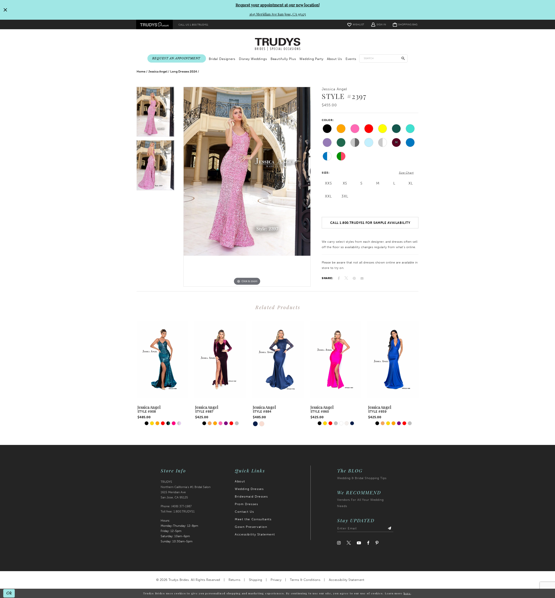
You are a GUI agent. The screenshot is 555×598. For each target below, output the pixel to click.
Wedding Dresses (249, 489)
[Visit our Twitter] (349, 543)
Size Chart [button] (406, 172)
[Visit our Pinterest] (377, 543)
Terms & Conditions (305, 580)
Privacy (276, 580)
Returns (234, 580)
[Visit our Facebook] (368, 543)
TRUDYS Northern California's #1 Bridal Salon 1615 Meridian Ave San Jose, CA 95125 (186, 489)
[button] (378, 24)
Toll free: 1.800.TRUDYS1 (178, 511)
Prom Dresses (246, 504)
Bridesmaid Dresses (251, 496)
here (407, 593)
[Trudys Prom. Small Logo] (154, 24)
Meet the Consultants (253, 519)
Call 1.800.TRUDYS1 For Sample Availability (370, 223)
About (240, 481)
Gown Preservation (251, 527)
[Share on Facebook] (338, 278)
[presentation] (162, 359)
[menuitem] (154, 24)
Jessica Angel (157, 71)
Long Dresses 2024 (183, 71)
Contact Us (244, 512)
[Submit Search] (403, 58)
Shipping (255, 580)
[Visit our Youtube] (359, 543)
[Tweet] (346, 278)
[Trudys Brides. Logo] (277, 44)
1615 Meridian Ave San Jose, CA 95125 (277, 14)
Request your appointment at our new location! (278, 5)
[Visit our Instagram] (339, 543)
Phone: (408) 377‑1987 (176, 506)
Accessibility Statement (255, 534)
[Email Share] (362, 278)
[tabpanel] (155, 113)
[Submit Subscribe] (389, 528)
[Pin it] (354, 278)
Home (141, 71)
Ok (9, 593)
